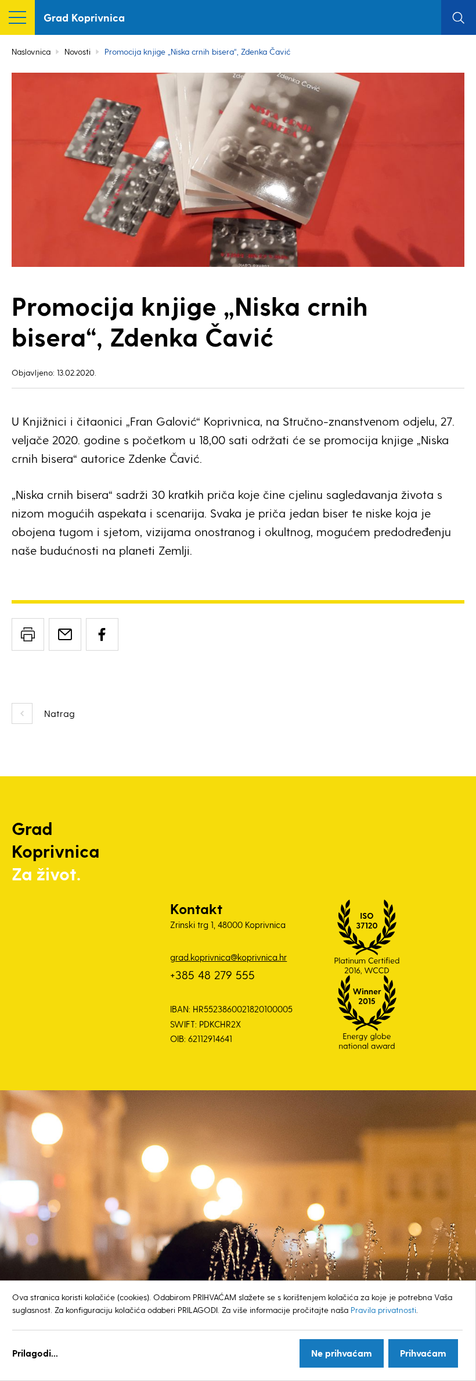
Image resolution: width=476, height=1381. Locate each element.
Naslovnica (31, 51)
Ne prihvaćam (341, 1352)
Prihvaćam (423, 1352)
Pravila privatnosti (383, 1310)
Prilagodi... (35, 1352)
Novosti (77, 51)
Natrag (59, 713)
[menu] (17, 17)
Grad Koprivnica (84, 17)
